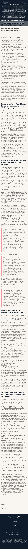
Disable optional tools (17, 23)
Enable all (7, 23)
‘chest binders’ (9, 208)
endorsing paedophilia (18, 212)
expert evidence (15, 435)
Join (14, 525)
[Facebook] (10, 516)
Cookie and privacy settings (14, 534)
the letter (13, 215)
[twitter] (6, 508)
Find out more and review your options (12, 20)
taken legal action (15, 170)
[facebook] (2, 508)
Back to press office (7, 499)
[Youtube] (18, 516)
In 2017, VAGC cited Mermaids (11, 192)
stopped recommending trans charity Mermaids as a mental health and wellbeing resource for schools (13, 40)
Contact (14, 528)
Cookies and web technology (16, 532)
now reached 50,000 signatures (12, 155)
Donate (14, 521)
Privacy (7, 532)
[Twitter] (14, 516)
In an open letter (6, 122)
